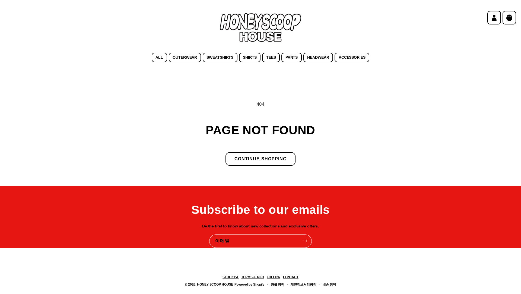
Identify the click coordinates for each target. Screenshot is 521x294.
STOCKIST (231, 277)
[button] (509, 17)
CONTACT (290, 277)
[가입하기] (305, 241)
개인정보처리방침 (303, 284)
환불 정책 (277, 284)
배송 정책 (329, 284)
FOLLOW (273, 277)
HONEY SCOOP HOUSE (215, 284)
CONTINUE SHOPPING (260, 159)
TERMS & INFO (252, 277)
